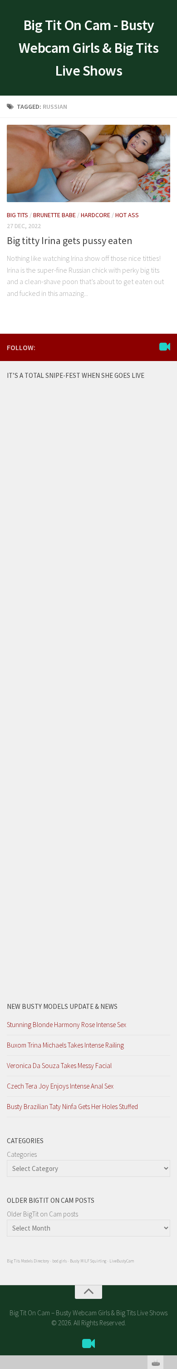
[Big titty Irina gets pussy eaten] (88, 163)
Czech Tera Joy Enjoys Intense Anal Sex (60, 1086)
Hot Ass (127, 215)
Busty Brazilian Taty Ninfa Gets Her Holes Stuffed (72, 1106)
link (169, 1226)
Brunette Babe (54, 215)
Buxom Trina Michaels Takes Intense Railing (65, 1045)
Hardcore (95, 215)
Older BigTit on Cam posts (42, 1214)
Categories (22, 1154)
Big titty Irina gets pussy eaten (70, 240)
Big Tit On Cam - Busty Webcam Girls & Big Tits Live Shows (89, 48)
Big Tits (17, 215)
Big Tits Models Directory (28, 1260)
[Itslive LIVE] (164, 346)
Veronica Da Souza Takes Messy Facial (59, 1065)
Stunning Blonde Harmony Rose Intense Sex (66, 1024)
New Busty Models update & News (62, 1006)
